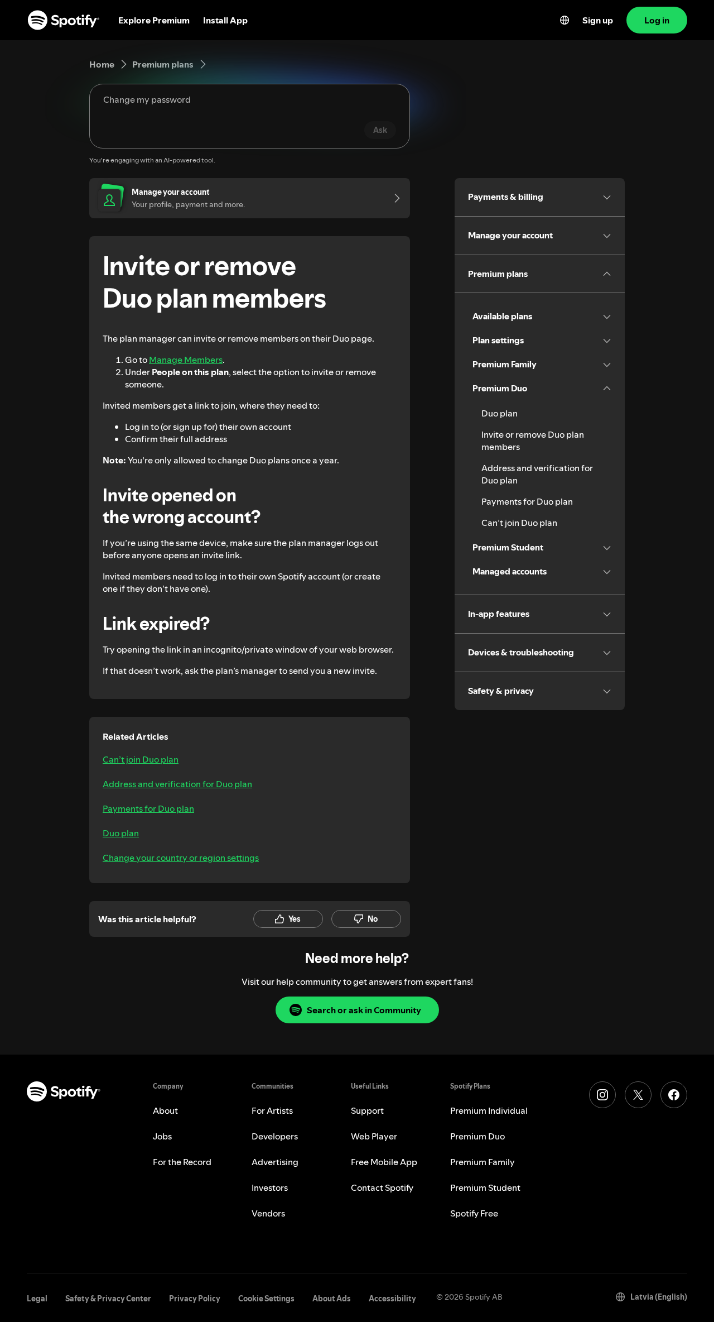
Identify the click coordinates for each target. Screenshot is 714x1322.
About (165, 1110)
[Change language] (564, 20)
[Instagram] (602, 1094)
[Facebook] (673, 1094)
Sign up (597, 20)
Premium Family (482, 1162)
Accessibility (392, 1298)
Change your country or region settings (181, 857)
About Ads (331, 1298)
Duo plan (121, 833)
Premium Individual (489, 1110)
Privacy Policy (194, 1298)
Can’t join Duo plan (140, 759)
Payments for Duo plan (148, 808)
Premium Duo (477, 1136)
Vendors (268, 1213)
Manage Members (186, 359)
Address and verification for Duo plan (177, 784)
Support (367, 1110)
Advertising (275, 1162)
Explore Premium (154, 20)
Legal (37, 1298)
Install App (225, 20)
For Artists (272, 1110)
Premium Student (485, 1187)
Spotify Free (474, 1213)
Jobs (162, 1136)
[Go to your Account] (393, 198)
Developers (275, 1136)
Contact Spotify (382, 1187)
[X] (638, 1094)
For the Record (182, 1162)
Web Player (374, 1136)
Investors (270, 1187)
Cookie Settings (266, 1298)
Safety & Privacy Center (108, 1298)
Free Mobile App (384, 1162)
